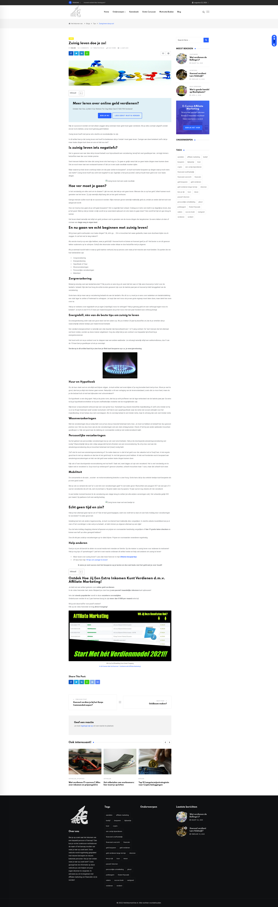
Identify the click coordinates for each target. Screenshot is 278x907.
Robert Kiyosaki (194, 207)
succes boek (190, 212)
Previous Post (81, 699)
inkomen (204, 187)
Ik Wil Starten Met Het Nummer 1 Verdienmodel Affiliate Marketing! (120, 666)
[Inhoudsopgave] (81, 93)
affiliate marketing (193, 157)
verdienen (181, 217)
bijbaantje (190, 162)
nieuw (196, 192)
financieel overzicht (184, 177)
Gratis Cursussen (149, 12)
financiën (198, 177)
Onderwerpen (118, 12)
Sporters (80, 778)
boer (199, 162)
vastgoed (201, 212)
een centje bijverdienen (193, 167)
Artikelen (72, 778)
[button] (165, 742)
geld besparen (183, 182)
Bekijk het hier (192, 128)
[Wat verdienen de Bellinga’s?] (181, 58)
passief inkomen (183, 197)
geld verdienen (196, 182)
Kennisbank (134, 12)
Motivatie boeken (166, 12)
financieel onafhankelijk (186, 172)
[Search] (204, 12)
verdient (190, 217)
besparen (181, 162)
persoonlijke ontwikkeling (186, 202)
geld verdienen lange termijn (187, 187)
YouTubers (194, 54)
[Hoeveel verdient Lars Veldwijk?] (181, 74)
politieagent (182, 207)
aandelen (181, 157)
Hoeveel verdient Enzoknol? (92, 2)
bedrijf (205, 157)
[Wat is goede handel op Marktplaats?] (181, 90)
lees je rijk (181, 192)
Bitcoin (141, 778)
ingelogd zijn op (87, 726)
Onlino (73, 48)
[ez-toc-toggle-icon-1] (79, 93)
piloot (201, 202)
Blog (179, 12)
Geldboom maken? (158, 704)
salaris (180, 212)
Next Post (160, 701)
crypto (180, 167)
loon (189, 192)
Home (106, 12)
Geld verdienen (195, 86)
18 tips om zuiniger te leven (96, 560)
